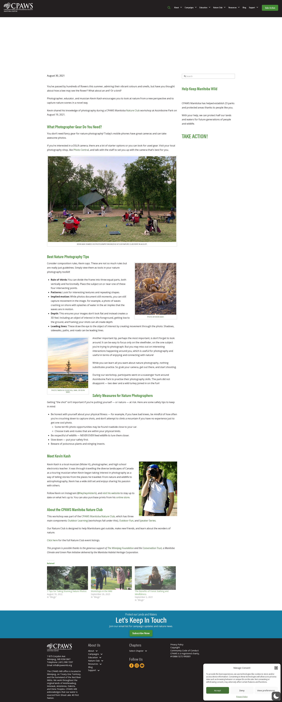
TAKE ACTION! (195, 136)
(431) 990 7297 (65, 662)
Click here (52, 540)
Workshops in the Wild (101, 591)
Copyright (175, 647)
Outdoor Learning (78, 520)
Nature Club (133, 110)
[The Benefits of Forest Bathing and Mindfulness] (155, 578)
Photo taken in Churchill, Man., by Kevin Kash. (68, 391)
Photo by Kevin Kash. (155, 317)
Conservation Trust (152, 548)
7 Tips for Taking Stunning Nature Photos (67, 591)
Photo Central (81, 149)
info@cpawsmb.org (62, 665)
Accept (217, 690)
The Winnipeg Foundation (121, 548)
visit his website (111, 493)
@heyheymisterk (87, 493)
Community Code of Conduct (184, 650)
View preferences (266, 690)
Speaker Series (147, 520)
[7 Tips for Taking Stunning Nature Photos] (67, 578)
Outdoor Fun (126, 520)
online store (123, 497)
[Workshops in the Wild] (111, 578)
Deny (242, 690)
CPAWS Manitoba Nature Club (98, 516)
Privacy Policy (241, 696)
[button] (276, 667)
